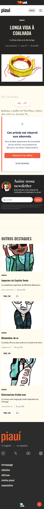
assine (38, 200)
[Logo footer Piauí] (22, 437)
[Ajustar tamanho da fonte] (19, 103)
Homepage (7, 464)
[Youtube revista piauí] (28, 453)
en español (22, 445)
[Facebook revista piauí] (3, 453)
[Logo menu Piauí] (5, 10)
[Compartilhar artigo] (25, 103)
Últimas (5, 475)
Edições (5, 469)
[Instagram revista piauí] (41, 453)
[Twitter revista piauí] (15, 453)
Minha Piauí (7, 480)
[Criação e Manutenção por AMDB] (22, 504)
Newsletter (7, 485)
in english (6, 445)
